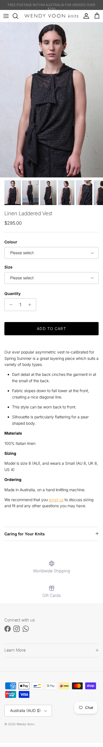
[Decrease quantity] (9, 305)
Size (8, 267)
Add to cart (51, 328)
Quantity (12, 293)
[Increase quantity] (31, 305)
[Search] (18, 16)
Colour (10, 242)
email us (56, 499)
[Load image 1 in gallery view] (51, 99)
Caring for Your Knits (24, 533)
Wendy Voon (25, 724)
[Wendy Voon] (51, 16)
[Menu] (6, 16)
